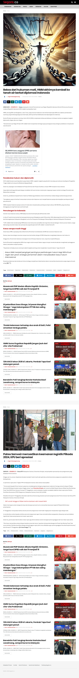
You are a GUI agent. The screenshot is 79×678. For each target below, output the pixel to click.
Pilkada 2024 (14, 530)
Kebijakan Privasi (7, 665)
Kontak (15, 665)
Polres (21, 530)
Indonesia (49, 270)
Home (4, 11)
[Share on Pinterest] (24, 101)
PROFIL (25, 6)
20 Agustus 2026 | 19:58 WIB (23, 385)
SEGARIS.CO (14, 107)
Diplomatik (25, 270)
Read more (7, 299)
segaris (60, 270)
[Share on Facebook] (5, 101)
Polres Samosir (29, 530)
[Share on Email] (27, 101)
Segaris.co (66, 270)
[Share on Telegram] (16, 101)
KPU (8, 530)
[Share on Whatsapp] (12, 101)
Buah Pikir (54, 6)
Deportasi (17, 270)
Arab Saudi (10, 270)
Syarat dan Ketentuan (34, 665)
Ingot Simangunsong (14, 96)
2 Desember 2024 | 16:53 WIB (29, 461)
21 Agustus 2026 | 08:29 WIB (23, 366)
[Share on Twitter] (8, 101)
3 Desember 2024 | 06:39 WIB (29, 96)
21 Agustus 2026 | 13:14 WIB (23, 348)
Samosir (36, 530)
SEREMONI (38, 6)
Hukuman (32, 270)
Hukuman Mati (41, 270)
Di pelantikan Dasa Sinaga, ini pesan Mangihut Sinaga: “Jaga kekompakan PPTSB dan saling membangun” (24, 307)
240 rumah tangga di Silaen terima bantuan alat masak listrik (26, 501)
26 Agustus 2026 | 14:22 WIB (23, 291)
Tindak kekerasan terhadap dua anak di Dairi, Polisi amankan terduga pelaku (27, 326)
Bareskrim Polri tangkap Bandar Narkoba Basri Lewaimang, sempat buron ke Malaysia (24, 381)
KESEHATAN (17, 6)
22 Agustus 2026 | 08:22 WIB (23, 330)
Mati (55, 270)
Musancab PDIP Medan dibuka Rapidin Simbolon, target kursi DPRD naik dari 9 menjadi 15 (25, 287)
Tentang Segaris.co (46, 665)
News (31, 6)
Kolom (46, 6)
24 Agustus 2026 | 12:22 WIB (23, 312)
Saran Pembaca (23, 665)
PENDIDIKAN (7, 6)
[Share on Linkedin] (20, 101)
